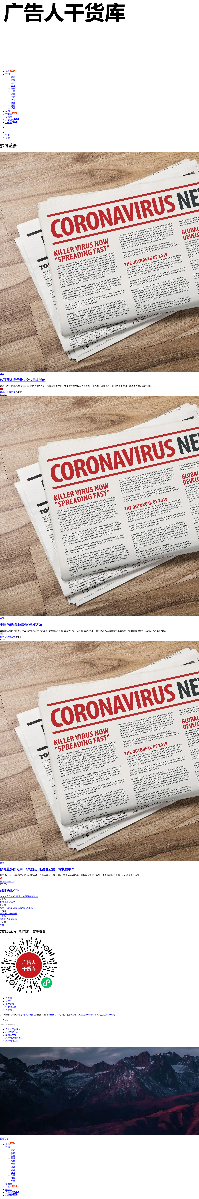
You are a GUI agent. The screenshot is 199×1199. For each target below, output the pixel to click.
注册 (7, 135)
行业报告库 (10, 1007)
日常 (13, 105)
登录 (7, 138)
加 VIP (8, 1001)
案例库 (8, 111)
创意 (13, 83)
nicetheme (51, 1015)
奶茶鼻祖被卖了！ (8, 902)
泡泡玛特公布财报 (8, 913)
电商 (13, 100)
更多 (2, 925)
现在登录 (4, 1139)
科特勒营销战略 (8, 637)
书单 (13, 108)
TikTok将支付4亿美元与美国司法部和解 (19, 896)
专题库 (8, 117)
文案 (13, 91)
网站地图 (60, 1015)
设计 (13, 94)
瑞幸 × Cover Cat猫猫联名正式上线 (16, 908)
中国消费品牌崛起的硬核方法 (21, 624)
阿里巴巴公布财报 (8, 919)
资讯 (13, 77)
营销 (7, 74)
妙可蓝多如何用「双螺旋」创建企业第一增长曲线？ (37, 869)
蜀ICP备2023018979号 (104, 1015)
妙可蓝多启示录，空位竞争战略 (22, 380)
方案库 (8, 998)
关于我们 (9, 1010)
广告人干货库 (27, 1015)
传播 (13, 102)
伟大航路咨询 (7, 881)
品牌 (13, 85)
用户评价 (9, 1004)
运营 (13, 97)
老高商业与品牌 (8, 392)
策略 (13, 88)
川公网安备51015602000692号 (80, 1015)
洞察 (13, 80)
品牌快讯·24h (9, 890)
